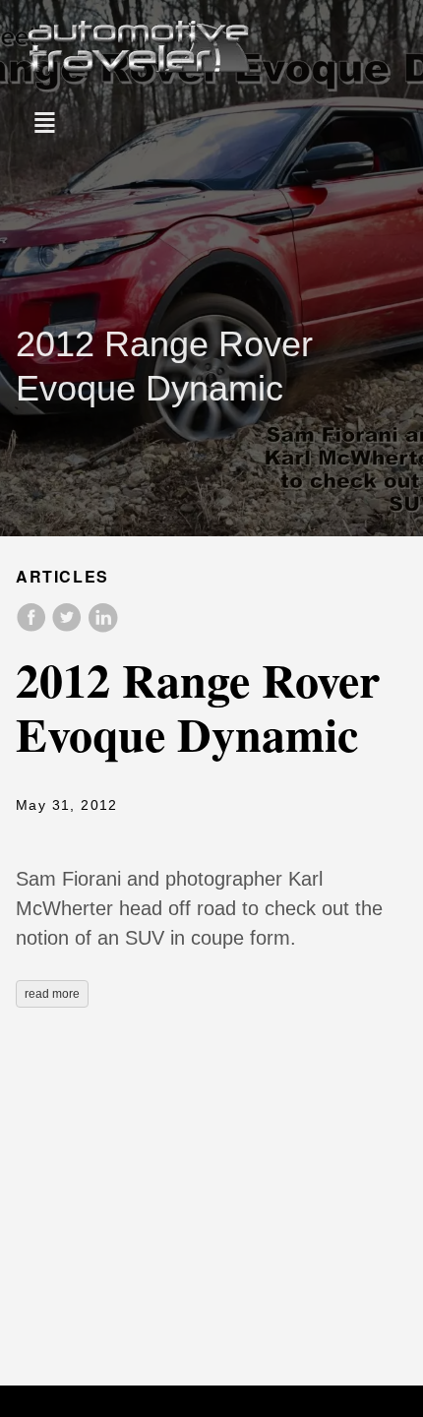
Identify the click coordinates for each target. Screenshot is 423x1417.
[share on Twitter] (69, 627)
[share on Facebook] (33, 627)
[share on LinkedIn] (102, 627)
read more (52, 994)
